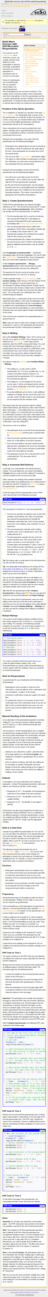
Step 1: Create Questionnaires (34, 55)
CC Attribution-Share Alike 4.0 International (28, 1292)
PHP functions (7, 16)
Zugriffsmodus (11, 257)
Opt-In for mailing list (28, 279)
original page (30, 20)
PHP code (33, 484)
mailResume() (25, 156)
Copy (42, 500)
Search (27, 34)
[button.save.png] (37, 268)
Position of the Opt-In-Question (34, 53)
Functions (29, 74)
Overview (16, 4)
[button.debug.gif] (27, 593)
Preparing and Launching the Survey (32, 4)
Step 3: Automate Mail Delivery (34, 59)
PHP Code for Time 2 (32, 80)
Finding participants (15, 433)
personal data (18, 341)
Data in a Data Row (31, 71)
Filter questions (8, 13)
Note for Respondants (31, 63)
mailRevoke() (24, 852)
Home (4, 10)
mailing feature (8, 55)
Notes (27, 84)
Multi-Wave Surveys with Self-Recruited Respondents (25, 1)
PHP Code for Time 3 (32, 82)
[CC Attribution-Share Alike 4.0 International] (19, 1295)
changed (23, 23)
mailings (23, 362)
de (23, 27)
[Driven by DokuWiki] (29, 1295)
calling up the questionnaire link (31, 224)
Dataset (27, 69)
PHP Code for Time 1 (32, 78)
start (11, 4)
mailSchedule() (20, 389)
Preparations (30, 76)
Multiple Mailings (31, 61)
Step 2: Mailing (29, 57)
